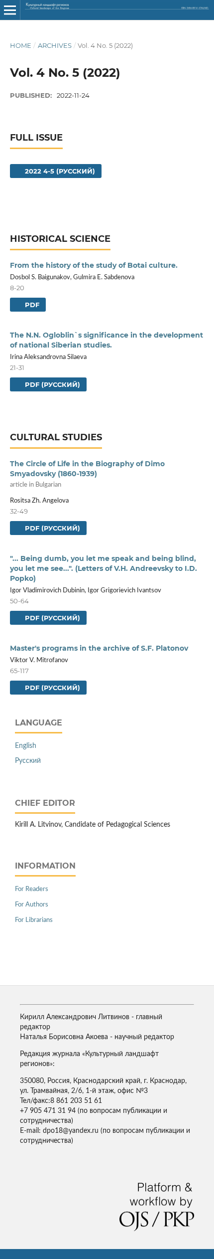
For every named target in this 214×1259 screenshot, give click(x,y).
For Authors (31, 904)
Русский (28, 760)
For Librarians (34, 920)
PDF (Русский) (51, 384)
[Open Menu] (10, 10)
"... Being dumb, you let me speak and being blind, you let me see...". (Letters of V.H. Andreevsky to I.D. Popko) (103, 568)
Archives (55, 45)
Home (20, 45)
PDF (31, 305)
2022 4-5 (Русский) (59, 171)
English (25, 745)
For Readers (31, 889)
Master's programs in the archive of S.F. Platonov (99, 648)
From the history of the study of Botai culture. (94, 265)
